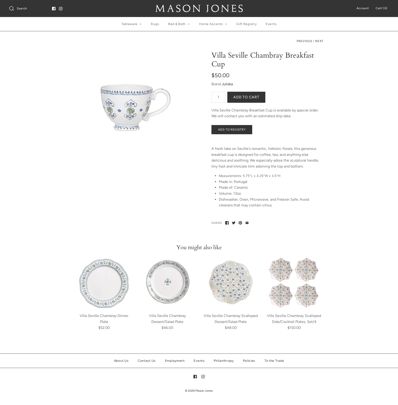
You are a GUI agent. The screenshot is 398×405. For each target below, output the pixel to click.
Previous (304, 41)
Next (319, 41)
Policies (249, 361)
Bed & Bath (179, 24)
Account (363, 8)
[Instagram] (60, 8)
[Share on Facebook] (227, 223)
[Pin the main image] (240, 223)
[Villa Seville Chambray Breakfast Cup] (131, 107)
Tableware (131, 24)
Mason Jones (204, 390)
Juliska (227, 84)
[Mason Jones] (199, 7)
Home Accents (213, 24)
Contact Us (147, 361)
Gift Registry (246, 24)
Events (271, 24)
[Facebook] (54, 8)
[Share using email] (247, 223)
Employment (175, 361)
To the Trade (274, 361)
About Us (121, 361)
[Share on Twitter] (233, 223)
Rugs (155, 24)
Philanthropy (224, 361)
